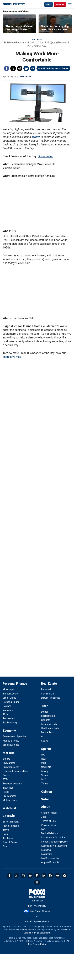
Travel (6, 830)
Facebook (6, 68)
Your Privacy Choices (40, 911)
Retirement (9, 718)
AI (42, 736)
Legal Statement (42, 933)
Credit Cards (9, 697)
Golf (43, 779)
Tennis (44, 783)
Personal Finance (15, 683)
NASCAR (46, 767)
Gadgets (45, 720)
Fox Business (14, 4)
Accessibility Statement (54, 845)
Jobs (43, 816)
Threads (19, 68)
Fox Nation (46, 854)
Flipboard (37, 875)
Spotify (64, 875)
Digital (44, 711)
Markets (8, 753)
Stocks (6, 758)
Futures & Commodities (15, 771)
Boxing (45, 771)
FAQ (43, 829)
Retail (6, 791)
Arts (5, 846)
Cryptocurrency (11, 767)
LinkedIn (44, 875)
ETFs (5, 779)
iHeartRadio (37, 882)
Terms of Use (48, 821)
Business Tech (49, 724)
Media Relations (50, 833)
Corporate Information (53, 837)
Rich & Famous (11, 825)
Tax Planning (10, 722)
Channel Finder (49, 812)
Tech (44, 706)
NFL (43, 754)
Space (44, 740)
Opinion (46, 791)
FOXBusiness (24, 77)
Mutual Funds (10, 800)
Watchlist (9, 808)
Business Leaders (12, 783)
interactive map (12, 356)
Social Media (48, 715)
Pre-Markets (9, 796)
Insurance (8, 710)
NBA (43, 758)
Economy (9, 730)
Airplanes (8, 838)
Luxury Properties (50, 697)
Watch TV (60, 4)
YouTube (30, 875)
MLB (43, 763)
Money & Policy (11, 740)
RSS (51, 875)
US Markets (9, 763)
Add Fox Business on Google (54, 68)
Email (32, 68)
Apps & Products (50, 862)
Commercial (47, 693)
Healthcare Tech (50, 728)
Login (48, 4)
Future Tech (47, 732)
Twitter (13, 68)
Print (26, 68)
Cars (5, 834)
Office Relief (45, 156)
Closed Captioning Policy (54, 841)
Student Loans (11, 693)
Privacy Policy (48, 825)
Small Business (11, 744)
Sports (46, 748)
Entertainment (11, 821)
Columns (37, 39)
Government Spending (15, 736)
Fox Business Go (50, 858)
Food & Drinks (10, 842)
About (45, 807)
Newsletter (57, 875)
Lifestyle (9, 816)
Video (45, 799)
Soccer (45, 775)
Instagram (23, 875)
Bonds (6, 775)
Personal (46, 689)
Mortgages (9, 689)
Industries (8, 787)
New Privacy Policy (37, 906)
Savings (7, 706)
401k (5, 714)
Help (37, 916)
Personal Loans (11, 702)
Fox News (46, 850)
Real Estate (49, 683)
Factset (23, 929)
